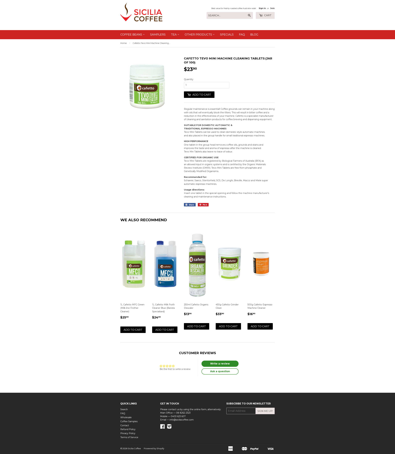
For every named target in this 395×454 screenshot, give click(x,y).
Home (123, 43)
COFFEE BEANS (131, 34)
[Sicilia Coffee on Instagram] (169, 427)
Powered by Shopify (154, 448)
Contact (124, 425)
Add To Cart (133, 329)
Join (272, 8)
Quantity (188, 79)
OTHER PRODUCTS (199, 34)
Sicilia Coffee (134, 448)
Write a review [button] (220, 363)
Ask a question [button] (220, 371)
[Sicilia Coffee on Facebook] (162, 427)
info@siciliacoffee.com (182, 419)
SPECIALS (227, 34)
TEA (174, 34)
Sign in (262, 8)
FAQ (242, 34)
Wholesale (126, 417)
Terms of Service (129, 437)
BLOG (254, 34)
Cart (268, 15)
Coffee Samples (128, 421)
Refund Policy (127, 429)
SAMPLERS (158, 34)
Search (124, 409)
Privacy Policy (127, 433)
